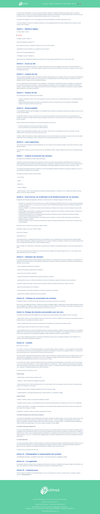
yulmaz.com (55, 511)
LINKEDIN (51, 3)
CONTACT (74, 3)
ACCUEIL (20, 35)
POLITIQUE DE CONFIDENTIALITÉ (57, 504)
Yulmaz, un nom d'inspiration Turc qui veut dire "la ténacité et (46, 499)
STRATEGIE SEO (58, 3)
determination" (63, 499)
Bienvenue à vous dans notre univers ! (50, 501)
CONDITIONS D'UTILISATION (41, 504)
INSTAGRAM (45, 3)
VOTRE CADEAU (67, 3)
